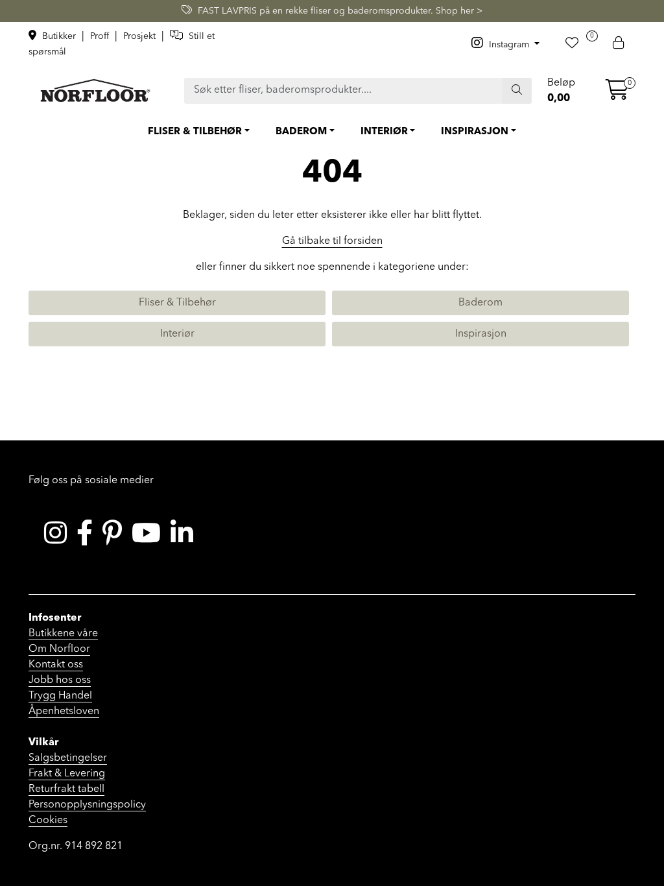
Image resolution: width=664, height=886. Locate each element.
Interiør (177, 334)
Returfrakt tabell (66, 789)
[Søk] (517, 91)
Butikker (59, 36)
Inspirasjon (480, 334)
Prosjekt (140, 36)
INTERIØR (384, 132)
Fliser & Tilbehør (177, 303)
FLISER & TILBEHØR (195, 132)
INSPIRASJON (474, 132)
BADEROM (301, 132)
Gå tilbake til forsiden (332, 241)
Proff (101, 36)
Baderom (480, 303)
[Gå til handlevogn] (617, 95)
